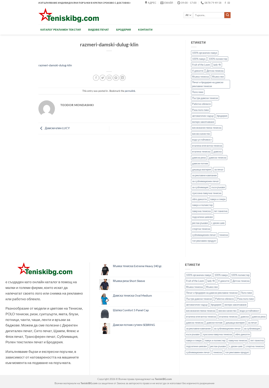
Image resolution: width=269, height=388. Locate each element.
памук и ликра (217, 199)
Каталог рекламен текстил (60, 29)
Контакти (145, 29)
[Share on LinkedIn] (122, 78)
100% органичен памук (204, 52)
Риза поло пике (200, 109)
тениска (223, 234)
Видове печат (98, 29)
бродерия (222, 115)
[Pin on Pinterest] (116, 78)
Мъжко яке (218, 76)
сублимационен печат (204, 234)
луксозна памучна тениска (206, 193)
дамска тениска (217, 157)
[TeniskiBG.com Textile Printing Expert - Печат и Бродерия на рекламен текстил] (68, 15)
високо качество (201, 133)
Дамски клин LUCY (57, 128)
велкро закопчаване (203, 121)
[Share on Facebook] (96, 78)
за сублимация (200, 187)
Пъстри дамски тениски (205, 98)
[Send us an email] (229, 3)
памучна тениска (201, 211)
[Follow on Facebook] (225, 3)
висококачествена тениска (206, 127)
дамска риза (199, 157)
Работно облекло (201, 103)
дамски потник (200, 163)
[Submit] (227, 15)
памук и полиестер (202, 205)
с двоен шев (218, 222)
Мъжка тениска (200, 76)
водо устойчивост (202, 139)
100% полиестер (218, 58)
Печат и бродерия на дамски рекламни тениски (207, 84)
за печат (218, 169)
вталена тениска (201, 151)
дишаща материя (201, 169)
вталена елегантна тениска (207, 145)
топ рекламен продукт (204, 240)
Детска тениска (215, 70)
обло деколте (199, 199)
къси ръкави (218, 187)
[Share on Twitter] (103, 78)
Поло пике (197, 91)
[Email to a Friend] (109, 78)
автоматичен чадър (203, 115)
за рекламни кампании (204, 175)
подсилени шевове (202, 216)
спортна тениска (201, 228)
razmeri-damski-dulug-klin (55, 65)
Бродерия (123, 29)
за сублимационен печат (205, 181)
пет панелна (220, 211)
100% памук (199, 58)
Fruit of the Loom (201, 64)
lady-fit (217, 64)
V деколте (197, 70)
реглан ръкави (200, 222)
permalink (130, 90)
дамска (218, 151)
